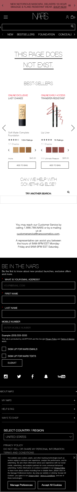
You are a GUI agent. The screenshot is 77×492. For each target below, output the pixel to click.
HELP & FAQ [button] (8, 408)
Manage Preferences (21, 484)
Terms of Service (67, 339)
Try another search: (38, 193)
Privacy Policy (51, 339)
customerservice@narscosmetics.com (38, 233)
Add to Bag (22, 165)
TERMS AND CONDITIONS (19, 452)
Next (73, 128)
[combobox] (38, 27)
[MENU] (6, 17)
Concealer (66, 34)
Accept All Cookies (52, 484)
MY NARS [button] (7, 400)
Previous (4, 128)
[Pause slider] (69, 5)
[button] (2, 5)
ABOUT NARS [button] (7, 391)
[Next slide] (74, 34)
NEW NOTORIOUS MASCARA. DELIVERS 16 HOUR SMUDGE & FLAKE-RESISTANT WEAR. (38, 5)
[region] (38, 473)
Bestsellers (26, 34)
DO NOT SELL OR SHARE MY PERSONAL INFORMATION (34, 449)
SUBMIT (12, 362)
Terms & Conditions (47, 476)
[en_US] (67, 191)
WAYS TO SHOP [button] (10, 417)
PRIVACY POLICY (13, 445)
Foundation (46, 34)
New (10, 34)
